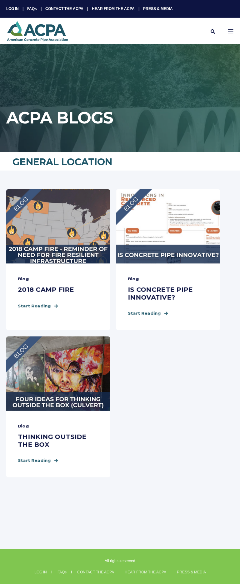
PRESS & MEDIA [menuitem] (158, 9)
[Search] (213, 31)
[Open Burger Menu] (230, 31)
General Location (62, 162)
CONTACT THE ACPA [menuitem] (64, 9)
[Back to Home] (37, 37)
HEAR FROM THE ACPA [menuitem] (113, 9)
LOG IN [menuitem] (12, 9)
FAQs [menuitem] (32, 9)
